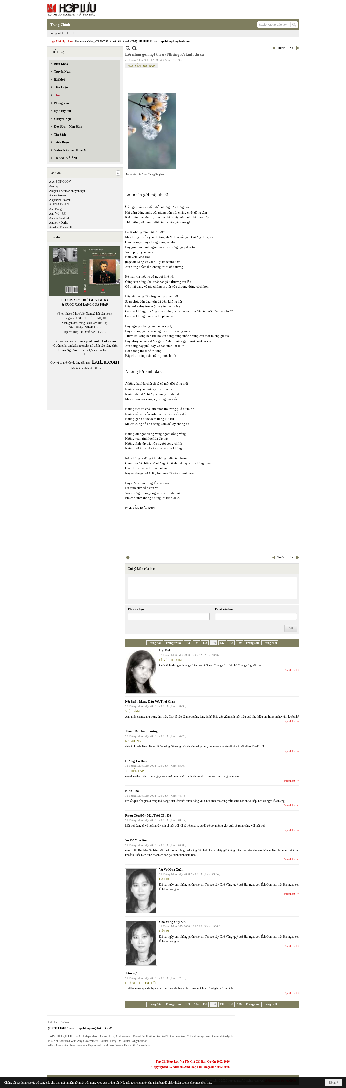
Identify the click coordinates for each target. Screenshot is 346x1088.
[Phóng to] (134, 48)
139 (239, 643)
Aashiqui (54, 186)
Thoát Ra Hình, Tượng (141, 731)
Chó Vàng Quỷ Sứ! (172, 922)
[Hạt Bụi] (141, 671)
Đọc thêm (289, 669)
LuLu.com (109, 341)
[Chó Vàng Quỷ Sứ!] (141, 943)
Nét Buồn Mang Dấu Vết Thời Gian (150, 701)
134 (196, 643)
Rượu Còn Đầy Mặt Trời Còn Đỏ (148, 815)
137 (222, 643)
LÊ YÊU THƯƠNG (171, 660)
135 (205, 643)
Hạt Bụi (164, 650)
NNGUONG (133, 741)
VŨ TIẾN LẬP (134, 771)
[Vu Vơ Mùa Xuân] (141, 891)
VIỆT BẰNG (133, 711)
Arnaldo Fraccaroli (60, 227)
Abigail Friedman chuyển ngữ (67, 191)
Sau (292, 48)
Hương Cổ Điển (136, 761)
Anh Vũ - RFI (57, 213)
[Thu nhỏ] (127, 48)
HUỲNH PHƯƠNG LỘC (141, 983)
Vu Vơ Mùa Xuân (137, 840)
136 (213, 643)
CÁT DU (164, 879)
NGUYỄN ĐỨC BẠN (142, 66)
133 (187, 643)
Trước (281, 48)
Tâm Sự (131, 973)
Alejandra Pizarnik (60, 200)
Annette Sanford (59, 218)
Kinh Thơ (132, 791)
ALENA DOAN (59, 204)
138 (230, 643)
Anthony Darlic (58, 222)
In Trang (127, 557)
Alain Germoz (57, 195)
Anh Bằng (55, 209)
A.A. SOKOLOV (60, 181)
